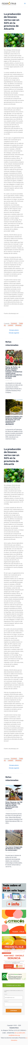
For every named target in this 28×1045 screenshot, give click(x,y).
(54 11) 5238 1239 (20, 1033)
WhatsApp (18, 325)
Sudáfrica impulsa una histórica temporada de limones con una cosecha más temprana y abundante (13, 420)
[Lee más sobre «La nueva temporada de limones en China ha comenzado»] (14, 837)
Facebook (14, 323)
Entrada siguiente (14, 333)
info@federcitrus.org (14, 1035)
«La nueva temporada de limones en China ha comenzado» (13, 848)
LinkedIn (10, 325)
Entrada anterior (14, 330)
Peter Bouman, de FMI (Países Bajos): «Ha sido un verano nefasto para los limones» (13, 805)
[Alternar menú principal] (25, 3)
